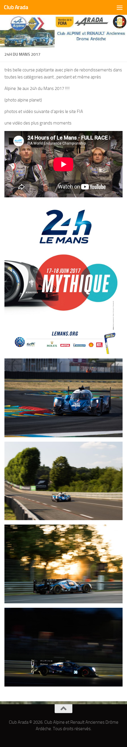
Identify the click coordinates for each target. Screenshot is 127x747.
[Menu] (119, 7)
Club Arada (16, 7)
